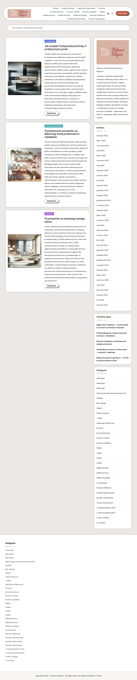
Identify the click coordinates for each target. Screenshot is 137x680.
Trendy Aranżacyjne (96, 19)
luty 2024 (100, 240)
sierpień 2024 (102, 210)
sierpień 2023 (102, 270)
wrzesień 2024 (103, 205)
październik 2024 (104, 200)
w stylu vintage (103, 517)
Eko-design (101, 403)
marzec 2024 (102, 235)
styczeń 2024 (102, 245)
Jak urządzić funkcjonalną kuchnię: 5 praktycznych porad (65, 47)
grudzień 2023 (102, 250)
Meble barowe (49, 15)
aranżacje (49, 214)
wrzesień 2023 (103, 265)
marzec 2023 (102, 295)
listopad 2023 (102, 255)
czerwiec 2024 (103, 220)
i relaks (99, 418)
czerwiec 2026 (103, 145)
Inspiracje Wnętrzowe (86, 8)
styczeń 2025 (102, 185)
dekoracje (101, 383)
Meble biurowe (64, 15)
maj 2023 (100, 285)
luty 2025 (100, 180)
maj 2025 (100, 165)
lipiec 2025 (101, 155)
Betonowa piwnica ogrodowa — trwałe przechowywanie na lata (113, 359)
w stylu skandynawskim (106, 513)
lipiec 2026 (101, 140)
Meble (102, 12)
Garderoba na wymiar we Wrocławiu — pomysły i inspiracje (112, 350)
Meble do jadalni (80, 15)
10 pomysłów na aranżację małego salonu (65, 220)
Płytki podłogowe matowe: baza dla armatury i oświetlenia (112, 334)
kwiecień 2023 (102, 290)
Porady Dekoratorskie (76, 19)
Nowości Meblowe (97, 15)
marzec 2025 (102, 175)
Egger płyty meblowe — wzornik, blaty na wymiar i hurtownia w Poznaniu (112, 326)
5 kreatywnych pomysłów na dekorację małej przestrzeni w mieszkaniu (62, 134)
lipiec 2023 (101, 275)
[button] (122, 13)
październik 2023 (104, 260)
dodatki (100, 398)
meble (99, 453)
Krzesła (101, 8)
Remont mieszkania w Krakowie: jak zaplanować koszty (111, 342)
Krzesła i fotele (73, 12)
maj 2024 (100, 225)
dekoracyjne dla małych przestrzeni (111, 393)
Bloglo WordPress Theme (91, 676)
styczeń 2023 (102, 305)
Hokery (56, 8)
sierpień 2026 (102, 135)
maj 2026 (100, 150)
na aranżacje (50, 41)
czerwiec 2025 (103, 160)
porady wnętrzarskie (105, 498)
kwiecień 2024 (102, 230)
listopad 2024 (102, 195)
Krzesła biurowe (57, 12)
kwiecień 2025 (102, 170)
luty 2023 (100, 300)
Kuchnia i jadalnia (89, 12)
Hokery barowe (68, 8)
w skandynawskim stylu (106, 507)
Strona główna (17, 28)
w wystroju (101, 522)
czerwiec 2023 (103, 280)
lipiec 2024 (101, 215)
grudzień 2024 (103, 190)
